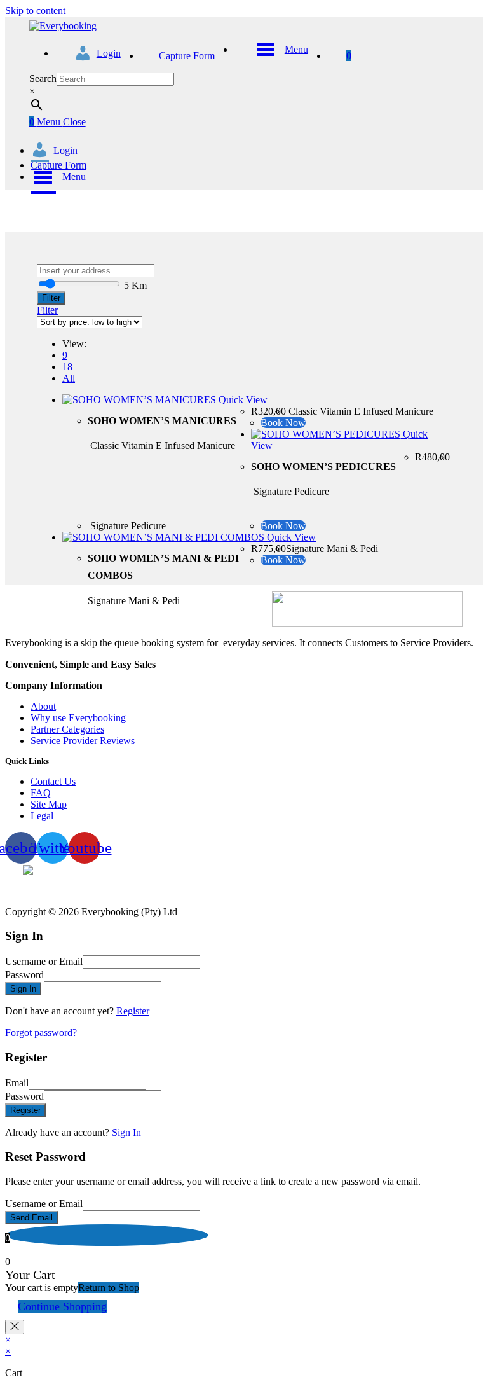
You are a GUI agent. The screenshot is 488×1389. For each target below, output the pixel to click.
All (68, 378)
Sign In (126, 1132)
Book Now (283, 422)
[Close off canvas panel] (14, 1327)
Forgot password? (41, 1032)
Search (43, 78)
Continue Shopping (62, 1306)
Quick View (242, 399)
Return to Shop (108, 1287)
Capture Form (58, 165)
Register (132, 1010)
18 (67, 366)
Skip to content (35, 10)
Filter (51, 298)
